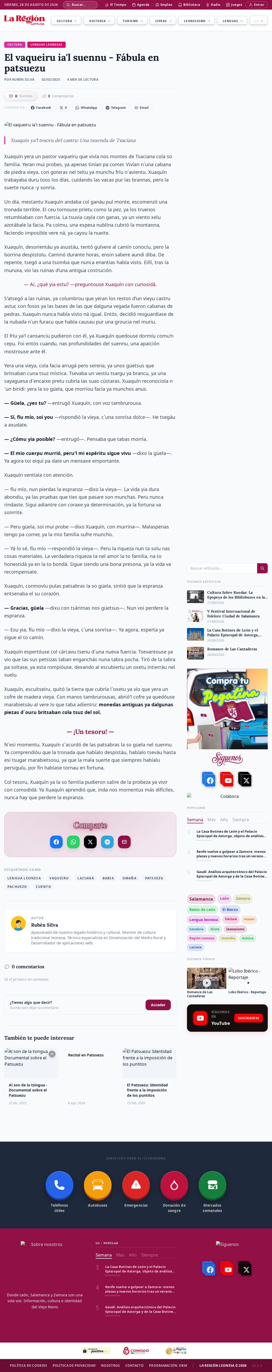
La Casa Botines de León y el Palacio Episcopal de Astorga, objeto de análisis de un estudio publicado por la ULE (230, 828)
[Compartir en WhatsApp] (73, 841)
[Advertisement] (227, 1074)
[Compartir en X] (90, 840)
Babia (108, 878)
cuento (43, 886)
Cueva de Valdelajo (213, 886)
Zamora (243, 898)
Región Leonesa (201, 938)
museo (249, 919)
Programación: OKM (168, 1366)
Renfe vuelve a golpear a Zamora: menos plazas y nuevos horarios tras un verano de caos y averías (231, 848)
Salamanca (201, 899)
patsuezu (154, 878)
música (247, 938)
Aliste (214, 929)
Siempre (240, 820)
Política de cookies (28, 1366)
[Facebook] (209, 779)
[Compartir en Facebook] (56, 842)
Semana (195, 820)
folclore (231, 919)
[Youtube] (227, 779)
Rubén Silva (44, 925)
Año (224, 820)
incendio (228, 938)
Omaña (129, 878)
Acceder (158, 1004)
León (224, 898)
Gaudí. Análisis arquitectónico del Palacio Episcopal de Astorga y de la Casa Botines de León (232, 868)
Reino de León (202, 909)
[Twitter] (245, 779)
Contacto (134, 1366)
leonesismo (235, 929)
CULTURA (14, 44)
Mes (211, 820)
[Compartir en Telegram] (107, 840)
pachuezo (17, 886)
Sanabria (196, 929)
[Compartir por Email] (124, 842)
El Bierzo (230, 909)
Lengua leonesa (24, 878)
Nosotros (110, 1366)
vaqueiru (59, 878)
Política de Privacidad (74, 1366)
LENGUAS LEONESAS (46, 44)
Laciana (85, 878)
